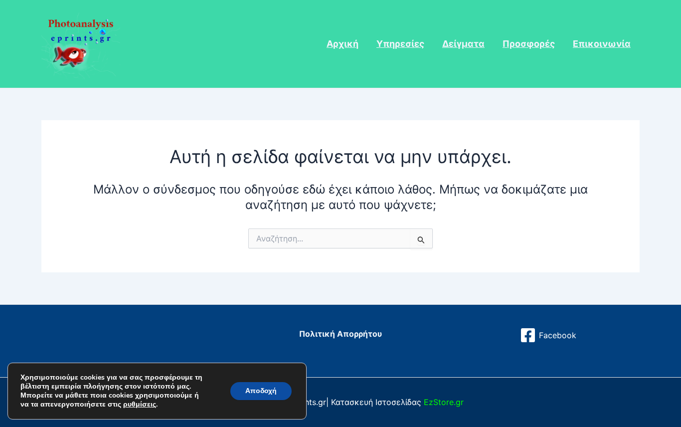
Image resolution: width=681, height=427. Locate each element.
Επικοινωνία (602, 43)
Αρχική (342, 43)
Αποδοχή (261, 391)
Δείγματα (463, 43)
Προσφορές (529, 43)
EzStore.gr (444, 402)
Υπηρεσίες (400, 43)
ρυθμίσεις (139, 404)
